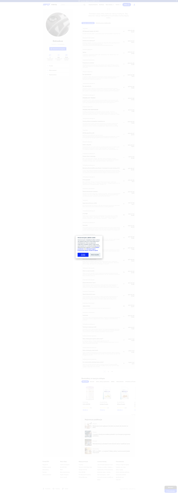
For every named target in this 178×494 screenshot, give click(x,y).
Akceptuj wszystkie (83, 255)
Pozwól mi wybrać (93, 250)
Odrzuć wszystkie (95, 254)
